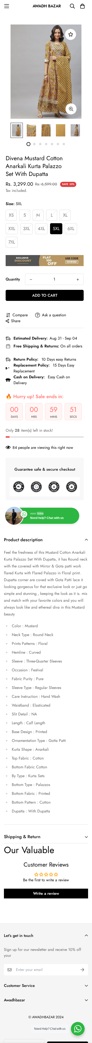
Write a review (46, 893)
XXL (11, 228)
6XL (70, 228)
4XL (41, 228)
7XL (11, 242)
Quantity (13, 279)
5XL (56, 228)
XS (11, 215)
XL (65, 215)
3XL (26, 228)
